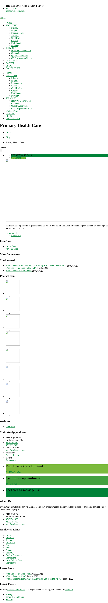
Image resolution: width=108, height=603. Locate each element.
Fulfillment (16, 43)
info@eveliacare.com (15, 11)
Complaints (16, 53)
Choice (14, 40)
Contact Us (11, 563)
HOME (9, 23)
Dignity (14, 30)
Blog (8, 137)
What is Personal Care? (16, 576)
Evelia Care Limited (16, 589)
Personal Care (12, 249)
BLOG (9, 66)
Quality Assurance (19, 55)
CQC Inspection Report (21, 58)
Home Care (11, 246)
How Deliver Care (14, 560)
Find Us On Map (13, 472)
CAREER (10, 63)
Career (9, 545)
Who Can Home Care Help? (19, 574)
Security (15, 35)
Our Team (10, 542)
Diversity (15, 45)
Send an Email (12, 496)
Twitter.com (11, 460)
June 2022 (10, 426)
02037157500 (12, 8)
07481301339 (12, 442)
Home (8, 132)
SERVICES (11, 48)
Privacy (14, 28)
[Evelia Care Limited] (3, 18)
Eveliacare (16, 235)
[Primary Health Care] (53, 221)
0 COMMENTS (18, 158)
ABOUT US (11, 25)
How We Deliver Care (21, 50)
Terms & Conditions (15, 597)
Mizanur (69, 589)
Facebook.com (12, 455)
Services (9, 540)
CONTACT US (13, 68)
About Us (10, 537)
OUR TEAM (12, 60)
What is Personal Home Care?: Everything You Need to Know (34, 579)
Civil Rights (16, 38)
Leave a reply (12, 233)
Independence (17, 33)
